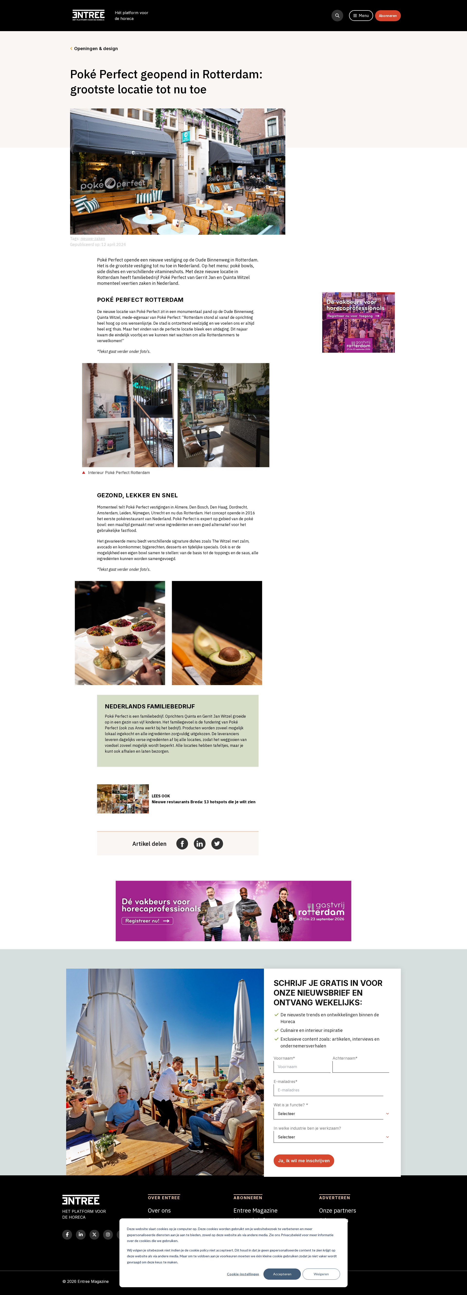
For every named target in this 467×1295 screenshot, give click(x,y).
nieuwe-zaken (93, 238)
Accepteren (282, 1274)
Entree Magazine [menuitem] (256, 1210)
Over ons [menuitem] (159, 1210)
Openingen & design (96, 48)
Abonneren (388, 16)
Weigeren (321, 1274)
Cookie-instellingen (243, 1274)
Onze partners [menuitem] (337, 1210)
